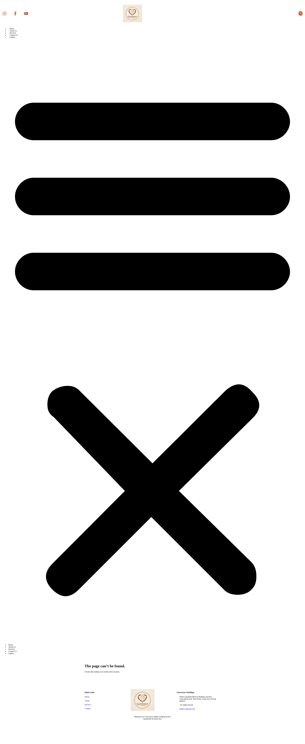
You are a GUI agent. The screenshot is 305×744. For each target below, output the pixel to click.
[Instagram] (152, 723)
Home (12, 29)
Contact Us (14, 35)
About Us (13, 31)
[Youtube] (158, 723)
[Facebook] (147, 723)
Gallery (12, 37)
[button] (152, 340)
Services (13, 33)
